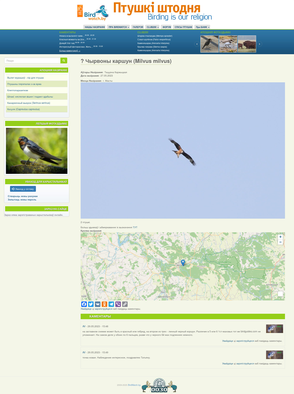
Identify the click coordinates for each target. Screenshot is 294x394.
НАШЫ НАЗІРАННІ (95, 27)
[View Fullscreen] (280, 293)
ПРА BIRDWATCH (118, 27)
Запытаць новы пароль (22, 199)
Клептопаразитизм (17, 90)
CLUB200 (152, 27)
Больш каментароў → (69, 50)
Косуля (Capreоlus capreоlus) (23, 109)
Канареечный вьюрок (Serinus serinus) (28, 102)
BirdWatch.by (134, 385)
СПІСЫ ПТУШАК (183, 27)
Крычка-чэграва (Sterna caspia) (152, 46)
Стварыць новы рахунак (23, 196)
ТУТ (135, 227)
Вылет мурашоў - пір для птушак (25, 77)
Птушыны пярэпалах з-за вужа (24, 84)
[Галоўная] (94, 12)
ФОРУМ (167, 27)
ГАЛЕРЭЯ (138, 27)
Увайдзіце (86, 308)
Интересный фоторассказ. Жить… (76, 46)
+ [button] (280, 237)
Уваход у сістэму (24, 189)
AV (84, 326)
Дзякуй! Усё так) (67, 43)
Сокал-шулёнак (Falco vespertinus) (154, 39)
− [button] (280, 242)
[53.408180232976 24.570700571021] (183, 262)
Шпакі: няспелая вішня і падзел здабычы (30, 96)
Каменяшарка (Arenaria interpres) (153, 43)
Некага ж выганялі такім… (71, 35)
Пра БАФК (202, 27)
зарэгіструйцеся (103, 308)
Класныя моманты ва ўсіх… (72, 39)
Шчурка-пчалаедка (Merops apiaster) (154, 35)
